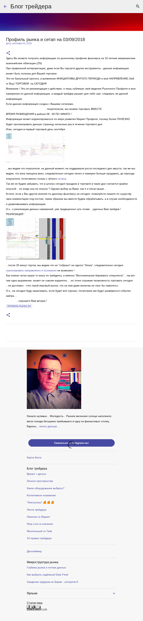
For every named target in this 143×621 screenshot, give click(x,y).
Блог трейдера (31, 6)
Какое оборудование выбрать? (45, 488)
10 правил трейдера (39, 538)
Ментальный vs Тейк (39, 531)
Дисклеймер (34, 551)
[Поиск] (138, 6)
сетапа (62, 178)
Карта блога (34, 457)
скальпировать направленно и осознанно (31, 270)
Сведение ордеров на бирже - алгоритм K (52, 581)
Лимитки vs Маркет (38, 516)
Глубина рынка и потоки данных (46, 567)
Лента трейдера (36, 509)
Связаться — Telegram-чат (71, 442)
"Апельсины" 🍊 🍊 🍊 (40, 502)
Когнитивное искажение (41, 495)
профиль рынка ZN (19, 306)
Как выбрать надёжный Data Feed (47, 574)
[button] (8, 53)
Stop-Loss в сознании (40, 523)
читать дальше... (49, 426)
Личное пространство (40, 480)
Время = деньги (36, 473)
